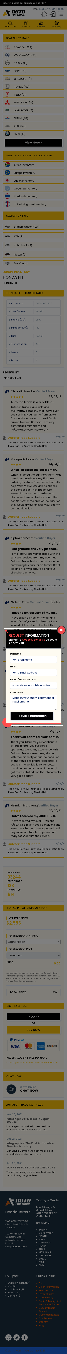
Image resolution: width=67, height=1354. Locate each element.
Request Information (32, 716)
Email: (13, 666)
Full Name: (15, 653)
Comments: (17, 692)
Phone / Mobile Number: (23, 679)
